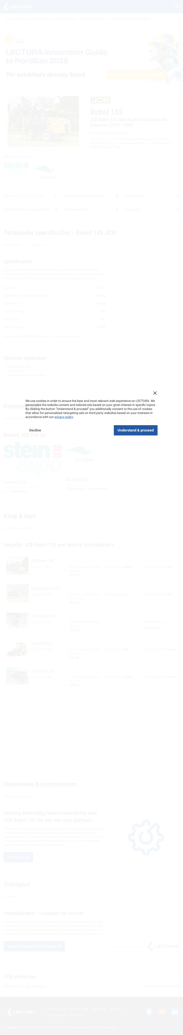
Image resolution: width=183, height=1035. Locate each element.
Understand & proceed (136, 430)
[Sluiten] (155, 393)
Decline (35, 430)
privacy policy (63, 417)
